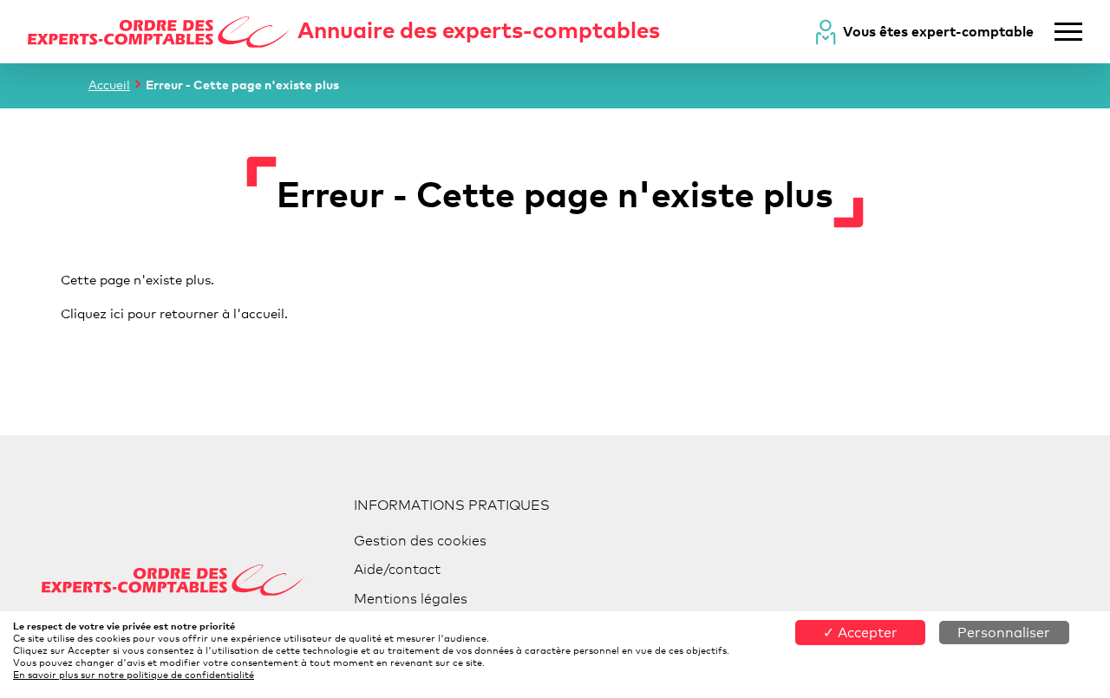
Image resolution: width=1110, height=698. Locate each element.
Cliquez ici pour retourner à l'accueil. (174, 313)
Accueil (109, 84)
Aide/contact (397, 569)
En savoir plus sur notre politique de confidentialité (133, 675)
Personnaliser (1003, 632)
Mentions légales (410, 598)
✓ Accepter (860, 632)
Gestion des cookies (420, 540)
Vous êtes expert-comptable (938, 31)
